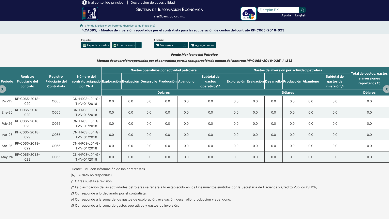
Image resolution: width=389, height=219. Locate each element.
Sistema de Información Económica (169, 9)
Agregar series (204, 45)
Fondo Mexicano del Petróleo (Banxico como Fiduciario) (121, 25)
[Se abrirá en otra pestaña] (248, 13)
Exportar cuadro (97, 45)
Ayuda (286, 15)
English (300, 15)
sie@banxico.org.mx (169, 16)
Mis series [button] (172, 45)
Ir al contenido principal (106, 2)
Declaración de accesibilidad (153, 2)
